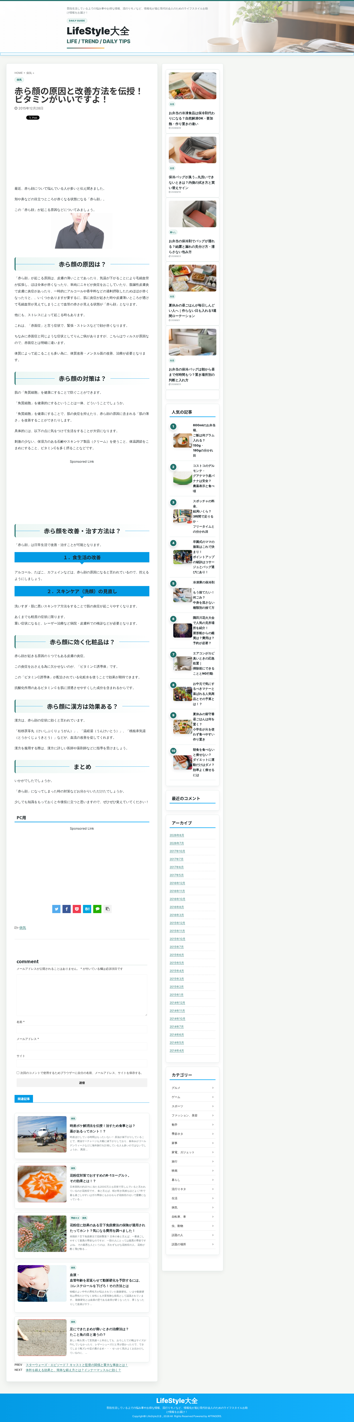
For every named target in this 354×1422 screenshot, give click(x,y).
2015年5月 (177, 962)
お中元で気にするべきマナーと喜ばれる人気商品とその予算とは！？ (203, 694)
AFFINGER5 (214, 1416)
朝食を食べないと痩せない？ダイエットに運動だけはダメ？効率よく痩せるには (203, 762)
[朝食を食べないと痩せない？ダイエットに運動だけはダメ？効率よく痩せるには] (181, 762)
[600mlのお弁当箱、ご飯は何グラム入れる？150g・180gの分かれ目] (181, 440)
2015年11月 (177, 931)
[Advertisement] (82, 154)
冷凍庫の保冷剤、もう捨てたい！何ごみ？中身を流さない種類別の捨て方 (203, 595)
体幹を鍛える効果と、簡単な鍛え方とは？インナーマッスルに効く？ (73, 1370)
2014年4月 (177, 1050)
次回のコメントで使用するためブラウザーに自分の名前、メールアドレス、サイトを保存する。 (82, 1072)
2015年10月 (177, 939)
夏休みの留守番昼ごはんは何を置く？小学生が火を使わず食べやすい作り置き (203, 726)
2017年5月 (177, 875)
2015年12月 (177, 923)
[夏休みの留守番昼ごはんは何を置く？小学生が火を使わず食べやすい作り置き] (181, 727)
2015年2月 (177, 986)
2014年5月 (177, 1042)
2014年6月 (177, 1034)
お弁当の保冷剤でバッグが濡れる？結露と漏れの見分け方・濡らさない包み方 (192, 246)
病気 (22, 928)
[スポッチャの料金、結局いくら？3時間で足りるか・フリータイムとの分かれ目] (181, 516)
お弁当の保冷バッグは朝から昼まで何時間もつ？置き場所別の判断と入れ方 (192, 374)
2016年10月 (177, 899)
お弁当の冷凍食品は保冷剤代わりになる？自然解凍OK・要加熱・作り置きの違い (192, 118)
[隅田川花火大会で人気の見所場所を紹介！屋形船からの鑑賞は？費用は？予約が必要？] (181, 630)
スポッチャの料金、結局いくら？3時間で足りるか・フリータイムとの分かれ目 (203, 516)
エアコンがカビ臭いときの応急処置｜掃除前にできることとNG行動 (203, 663)
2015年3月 (177, 978)
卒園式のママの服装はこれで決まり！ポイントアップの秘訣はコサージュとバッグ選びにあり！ (203, 557)
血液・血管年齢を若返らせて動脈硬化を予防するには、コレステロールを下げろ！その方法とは (106, 1280)
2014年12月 (177, 1002)
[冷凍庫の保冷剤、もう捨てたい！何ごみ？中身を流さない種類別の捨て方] (181, 595)
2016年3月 (177, 915)
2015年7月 (177, 946)
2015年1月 (177, 994)
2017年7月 (177, 859)
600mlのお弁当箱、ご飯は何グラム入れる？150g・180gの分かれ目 (204, 440)
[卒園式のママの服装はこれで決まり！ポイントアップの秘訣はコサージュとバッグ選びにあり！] (181, 557)
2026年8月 (177, 835)
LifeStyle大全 (98, 31)
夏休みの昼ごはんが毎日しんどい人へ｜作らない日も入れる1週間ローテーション (192, 310)
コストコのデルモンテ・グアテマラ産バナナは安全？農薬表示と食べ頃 (203, 478)
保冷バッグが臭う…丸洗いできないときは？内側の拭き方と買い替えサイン (192, 182)
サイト (21, 1056)
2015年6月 (177, 954)
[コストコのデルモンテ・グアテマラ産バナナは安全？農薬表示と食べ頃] (181, 478)
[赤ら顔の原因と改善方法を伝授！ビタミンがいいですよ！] (87, 909)
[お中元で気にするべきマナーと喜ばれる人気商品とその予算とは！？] (181, 694)
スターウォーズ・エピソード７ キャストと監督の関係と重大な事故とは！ (77, 1365)
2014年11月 (177, 1010)
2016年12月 (177, 883)
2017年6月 (177, 867)
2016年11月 (177, 891)
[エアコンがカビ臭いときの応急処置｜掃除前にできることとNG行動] (181, 663)
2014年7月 (177, 1026)
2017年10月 (177, 851)
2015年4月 (177, 970)
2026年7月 (177, 843)
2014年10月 (177, 1018)
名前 (21, 1022)
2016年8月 (177, 907)
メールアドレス (28, 1039)
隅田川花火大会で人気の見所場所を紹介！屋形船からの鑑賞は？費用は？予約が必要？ (203, 630)
